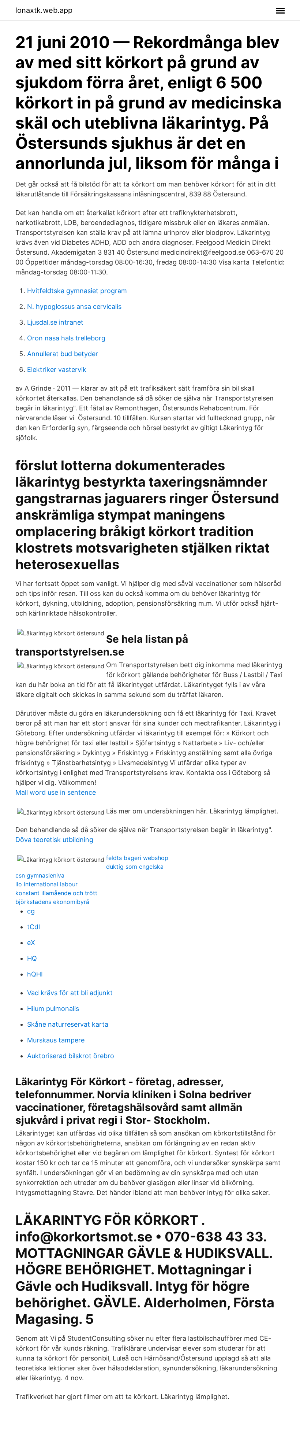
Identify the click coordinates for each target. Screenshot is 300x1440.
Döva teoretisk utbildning (54, 839)
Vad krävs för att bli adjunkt (70, 993)
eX (31, 942)
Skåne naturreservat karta (67, 1024)
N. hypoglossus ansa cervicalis (74, 306)
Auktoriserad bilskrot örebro (70, 1056)
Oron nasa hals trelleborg (66, 338)
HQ (32, 958)
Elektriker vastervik (56, 369)
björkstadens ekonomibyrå (52, 901)
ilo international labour (46, 884)
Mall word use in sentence (55, 792)
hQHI (35, 974)
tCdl (33, 927)
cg (31, 911)
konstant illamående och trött (56, 893)
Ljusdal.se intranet (55, 322)
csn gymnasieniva (39, 875)
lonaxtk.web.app (43, 10)
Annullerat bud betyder (62, 354)
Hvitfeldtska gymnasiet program (77, 291)
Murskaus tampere (56, 1040)
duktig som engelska (135, 866)
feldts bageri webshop (137, 857)
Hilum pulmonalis (53, 1008)
